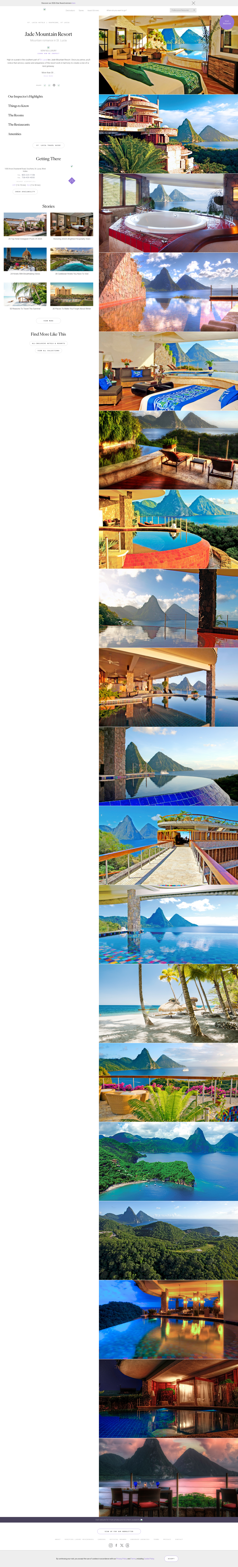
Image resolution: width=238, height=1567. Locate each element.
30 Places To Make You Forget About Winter (72, 309)
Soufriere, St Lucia (59, 22)
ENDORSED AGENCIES (140, 1539)
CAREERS (102, 1539)
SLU (28, 185)
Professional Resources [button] (180, 10)
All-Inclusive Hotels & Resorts (48, 343)
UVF (14, 185)
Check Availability (25, 192)
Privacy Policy (121, 1559)
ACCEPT (171, 1559)
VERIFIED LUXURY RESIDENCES (79, 1539)
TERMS (156, 1539)
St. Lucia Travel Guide (48, 145)
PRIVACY (167, 1539)
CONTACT (179, 1539)
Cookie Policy (149, 1559)
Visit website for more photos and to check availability (118, 1520)
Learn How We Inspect (49, 53)
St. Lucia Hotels (36, 22)
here (73, 3)
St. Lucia (43, 60)
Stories (81, 11)
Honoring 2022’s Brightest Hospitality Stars (71, 239)
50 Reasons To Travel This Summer (25, 309)
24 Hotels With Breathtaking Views (25, 274)
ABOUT (58, 1539)
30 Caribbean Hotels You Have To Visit (71, 274)
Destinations (70, 11)
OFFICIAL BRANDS (118, 1539)
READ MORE (48, 76)
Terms (133, 1559)
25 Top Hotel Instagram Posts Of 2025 (25, 239)
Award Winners (93, 11)
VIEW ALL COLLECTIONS (48, 350)
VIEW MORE (48, 321)
